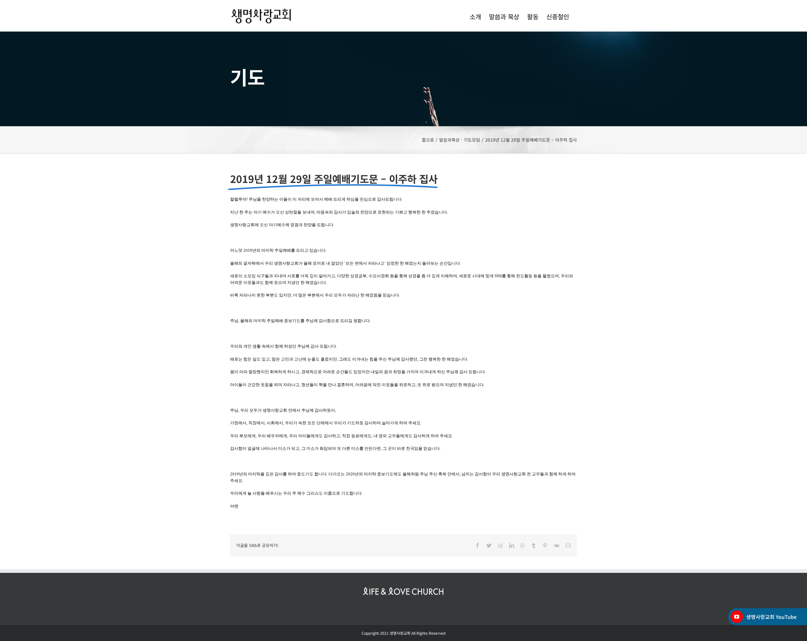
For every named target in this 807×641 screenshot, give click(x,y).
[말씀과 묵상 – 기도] (403, 79)
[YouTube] (736, 616)
